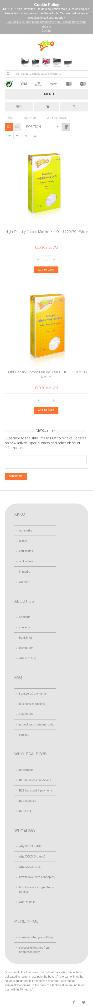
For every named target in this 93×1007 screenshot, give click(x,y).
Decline (46, 30)
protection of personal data (36, 724)
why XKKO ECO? (30, 867)
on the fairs (26, 561)
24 (18, 136)
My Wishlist (20, 106)
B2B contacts (27, 800)
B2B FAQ (25, 811)
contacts (24, 627)
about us (24, 617)
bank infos (25, 637)
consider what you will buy (36, 937)
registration (26, 770)
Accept (46, 26)
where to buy (27, 658)
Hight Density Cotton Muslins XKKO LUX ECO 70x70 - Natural (46, 374)
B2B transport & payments (36, 790)
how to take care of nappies (37, 877)
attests (23, 540)
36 (26, 136)
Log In (74, 106)
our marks (25, 530)
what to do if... (28, 902)
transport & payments (32, 693)
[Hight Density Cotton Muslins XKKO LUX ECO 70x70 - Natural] (46, 326)
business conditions (32, 704)
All (35, 136)
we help (24, 582)
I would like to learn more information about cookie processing (46, 22)
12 (9, 136)
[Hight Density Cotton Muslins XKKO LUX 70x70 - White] (46, 185)
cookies (24, 734)
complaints (26, 714)
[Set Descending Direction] (66, 127)
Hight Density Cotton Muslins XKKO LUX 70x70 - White (46, 231)
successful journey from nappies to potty (34, 950)
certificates (26, 551)
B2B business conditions (35, 780)
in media (24, 571)
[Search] (8, 74)
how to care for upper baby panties (36, 889)
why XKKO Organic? (32, 856)
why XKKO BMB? (30, 846)
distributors (26, 648)
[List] (17, 127)
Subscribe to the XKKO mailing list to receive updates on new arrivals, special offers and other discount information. (45, 443)
